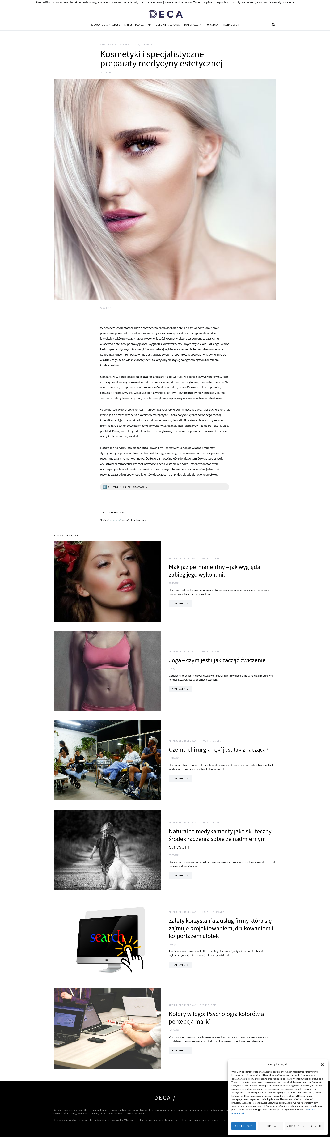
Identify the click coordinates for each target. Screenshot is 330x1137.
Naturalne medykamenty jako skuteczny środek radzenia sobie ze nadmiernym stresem (220, 838)
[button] (322, 1064)
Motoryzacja (192, 24)
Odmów (270, 1126)
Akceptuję (244, 1126)
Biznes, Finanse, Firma (137, 24)
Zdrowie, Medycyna (168, 24)
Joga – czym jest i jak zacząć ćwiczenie (217, 660)
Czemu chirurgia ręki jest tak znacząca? (218, 749)
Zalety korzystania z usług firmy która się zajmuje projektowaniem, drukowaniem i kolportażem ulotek (221, 928)
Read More (178, 603)
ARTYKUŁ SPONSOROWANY (114, 44)
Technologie (231, 24)
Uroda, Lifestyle (142, 44)
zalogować (115, 520)
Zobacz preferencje (304, 1126)
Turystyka (212, 24)
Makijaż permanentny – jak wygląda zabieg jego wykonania (214, 570)
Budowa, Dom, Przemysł (105, 24)
